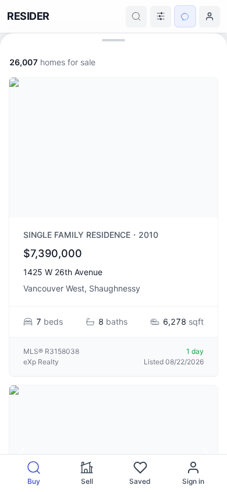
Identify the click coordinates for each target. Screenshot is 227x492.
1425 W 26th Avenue (62, 272)
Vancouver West (53, 288)
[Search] (136, 16)
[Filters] (160, 16)
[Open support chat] (185, 16)
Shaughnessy (114, 288)
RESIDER (28, 16)
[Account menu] (209, 16)
